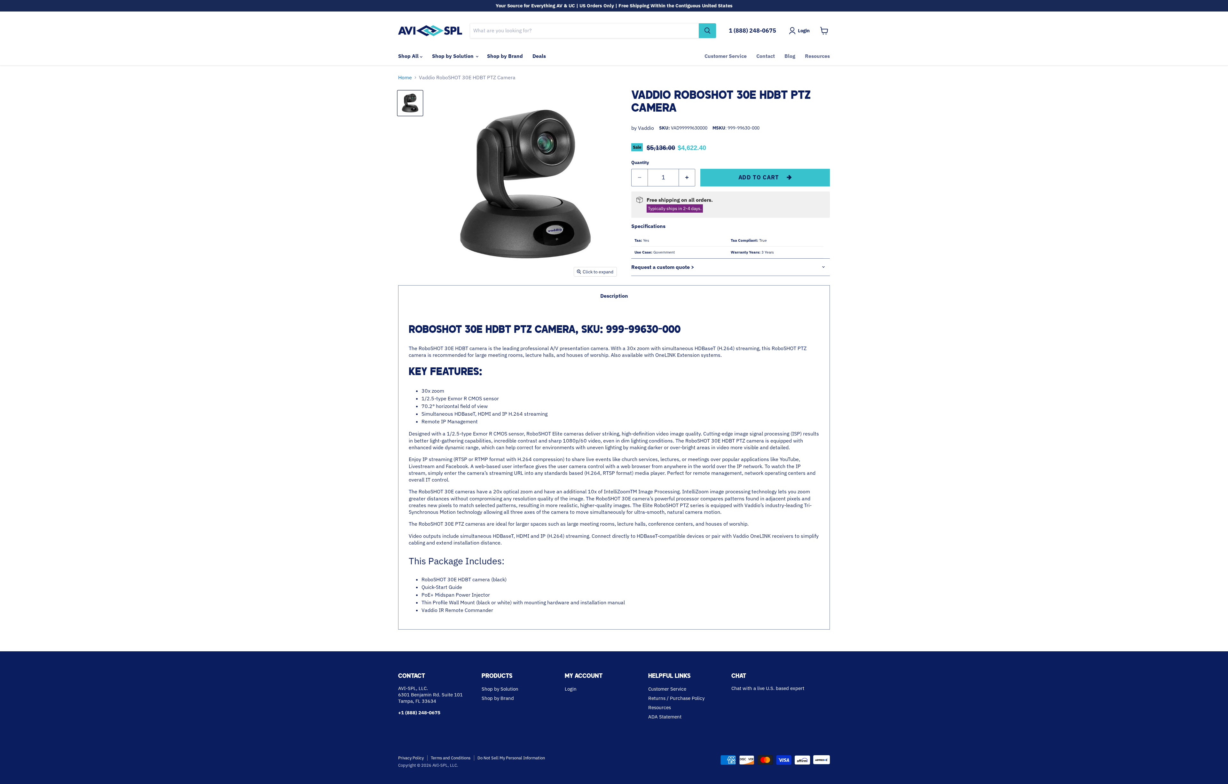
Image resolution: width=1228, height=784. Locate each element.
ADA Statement (664, 717)
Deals (539, 56)
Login (571, 689)
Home (405, 77)
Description (614, 296)
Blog (789, 56)
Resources (817, 56)
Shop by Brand (505, 56)
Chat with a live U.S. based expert (767, 688)
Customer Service (726, 56)
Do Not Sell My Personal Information (511, 758)
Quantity (640, 162)
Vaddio (646, 128)
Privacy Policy (411, 758)
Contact (765, 56)
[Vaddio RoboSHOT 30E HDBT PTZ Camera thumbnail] (410, 103)
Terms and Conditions (450, 758)
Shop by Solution (453, 56)
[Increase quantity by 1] (687, 177)
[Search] (707, 30)
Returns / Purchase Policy (676, 698)
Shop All (409, 56)
